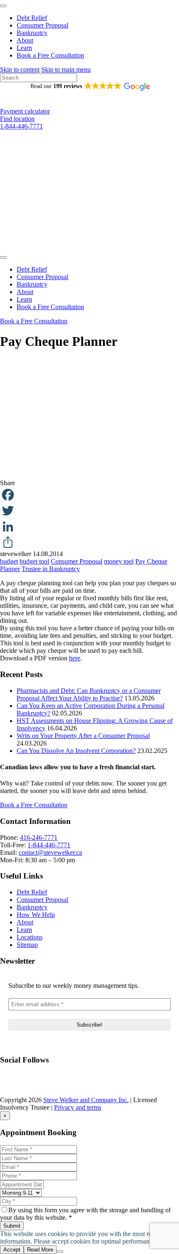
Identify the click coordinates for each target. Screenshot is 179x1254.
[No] (60, 1251)
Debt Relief (32, 17)
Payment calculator (25, 111)
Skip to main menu (66, 69)
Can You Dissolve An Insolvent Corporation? (76, 750)
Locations (29, 937)
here (74, 658)
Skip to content (20, 69)
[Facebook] (89, 495)
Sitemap (27, 944)
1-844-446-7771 (21, 126)
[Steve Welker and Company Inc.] (89, 247)
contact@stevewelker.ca (50, 852)
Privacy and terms (77, 1107)
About (25, 40)
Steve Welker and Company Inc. (86, 1099)
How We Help (36, 914)
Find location (17, 118)
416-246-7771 (38, 837)
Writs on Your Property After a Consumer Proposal (83, 735)
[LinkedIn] (89, 526)
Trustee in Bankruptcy (51, 568)
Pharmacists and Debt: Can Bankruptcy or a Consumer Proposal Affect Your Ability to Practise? (89, 694)
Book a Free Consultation (50, 55)
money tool (119, 561)
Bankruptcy (32, 32)
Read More (40, 1249)
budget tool (34, 561)
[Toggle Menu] (3, 6)
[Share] (89, 542)
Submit (11, 1226)
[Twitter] (89, 511)
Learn (24, 47)
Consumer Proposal (42, 25)
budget (9, 561)
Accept (11, 1249)
